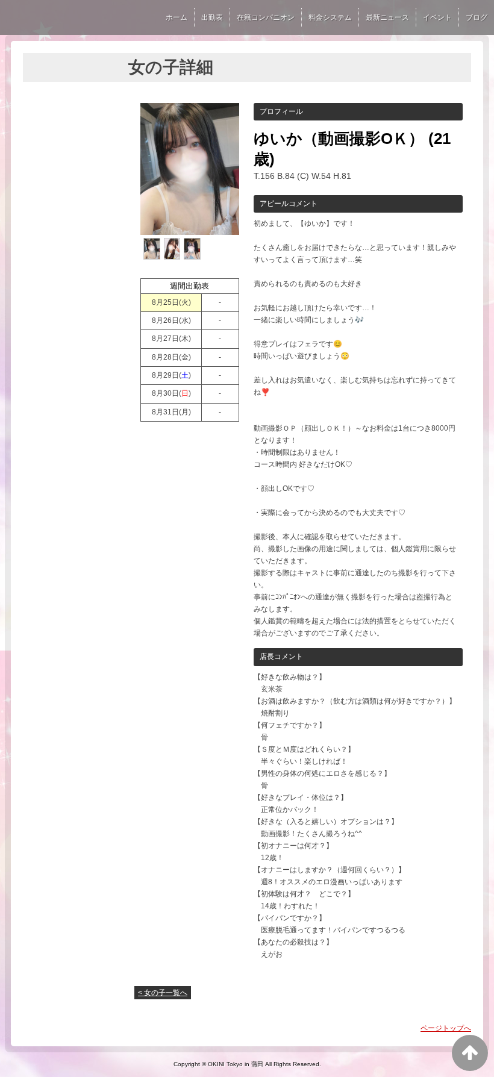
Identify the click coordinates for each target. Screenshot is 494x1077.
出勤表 (212, 17)
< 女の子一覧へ (162, 992)
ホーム (176, 17)
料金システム (330, 17)
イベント (437, 17)
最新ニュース (387, 17)
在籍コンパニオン (266, 17)
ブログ (476, 17)
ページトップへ (446, 1028)
